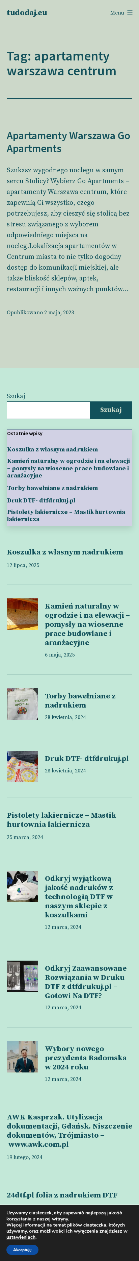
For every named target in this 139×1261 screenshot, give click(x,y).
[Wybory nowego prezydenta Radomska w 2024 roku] (22, 1056)
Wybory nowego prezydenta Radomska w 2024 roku (86, 1058)
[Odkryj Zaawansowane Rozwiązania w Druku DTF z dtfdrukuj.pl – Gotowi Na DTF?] (22, 976)
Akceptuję (22, 1250)
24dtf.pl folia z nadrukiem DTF (62, 1195)
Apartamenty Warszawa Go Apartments (68, 142)
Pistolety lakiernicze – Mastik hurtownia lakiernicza (66, 516)
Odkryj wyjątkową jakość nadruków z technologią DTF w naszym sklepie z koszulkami (79, 897)
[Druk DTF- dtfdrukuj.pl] (22, 766)
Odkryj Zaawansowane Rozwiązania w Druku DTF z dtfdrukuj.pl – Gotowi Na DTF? (86, 982)
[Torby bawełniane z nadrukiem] (22, 704)
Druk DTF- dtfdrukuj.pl (41, 500)
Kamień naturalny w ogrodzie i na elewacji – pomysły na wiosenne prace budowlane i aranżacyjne (68, 468)
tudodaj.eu (27, 13)
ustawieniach (20, 1237)
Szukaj (16, 396)
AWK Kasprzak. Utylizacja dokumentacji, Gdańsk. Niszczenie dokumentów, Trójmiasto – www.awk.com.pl (69, 1131)
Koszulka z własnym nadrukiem (52, 449)
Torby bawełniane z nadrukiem (52, 488)
